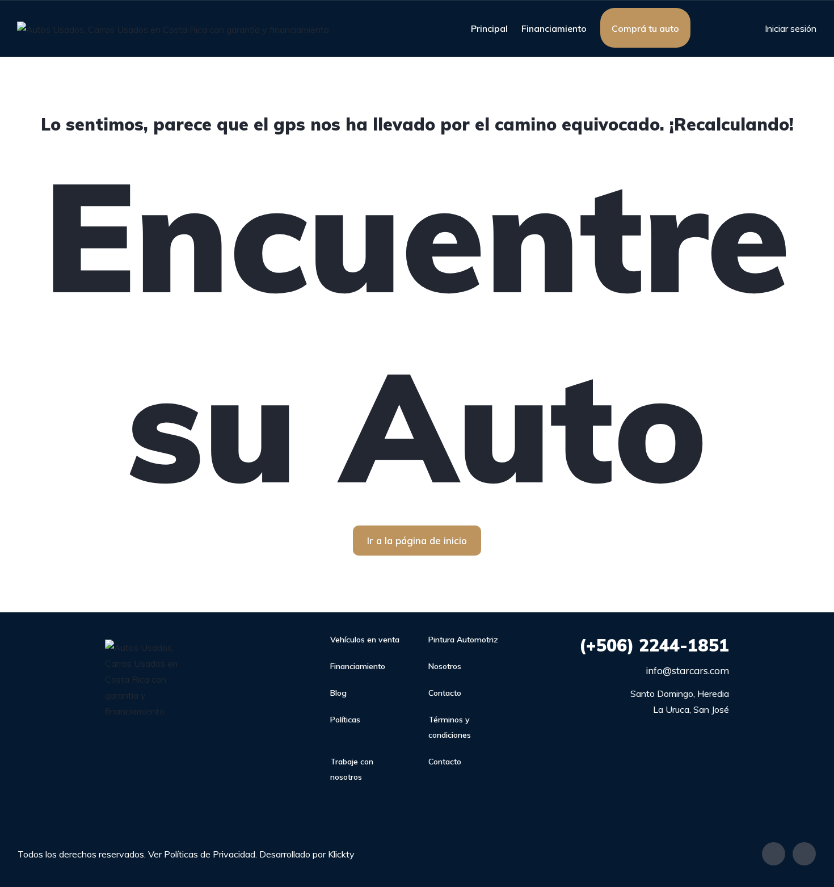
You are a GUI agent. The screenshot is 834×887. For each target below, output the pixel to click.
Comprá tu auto (645, 28)
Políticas (345, 719)
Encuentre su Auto (417, 330)
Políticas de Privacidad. (210, 854)
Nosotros (444, 666)
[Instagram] (804, 853)
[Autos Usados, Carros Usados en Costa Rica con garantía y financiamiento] (173, 29)
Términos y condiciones (449, 727)
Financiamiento (554, 28)
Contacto (444, 693)
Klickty (341, 854)
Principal (489, 28)
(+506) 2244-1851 (654, 645)
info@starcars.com (687, 670)
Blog (338, 693)
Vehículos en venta (364, 639)
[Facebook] (773, 853)
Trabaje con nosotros (351, 769)
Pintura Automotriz (463, 639)
